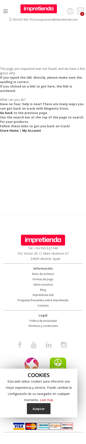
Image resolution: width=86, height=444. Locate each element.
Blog (43, 290)
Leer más (46, 400)
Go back (6, 113)
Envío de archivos (43, 274)
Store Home (9, 130)
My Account (31, 130)
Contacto (43, 305)
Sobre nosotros (43, 284)
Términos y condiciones (43, 326)
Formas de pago (43, 279)
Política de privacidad (43, 321)
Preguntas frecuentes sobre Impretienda (43, 300)
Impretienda (43, 295)
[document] (38, 393)
